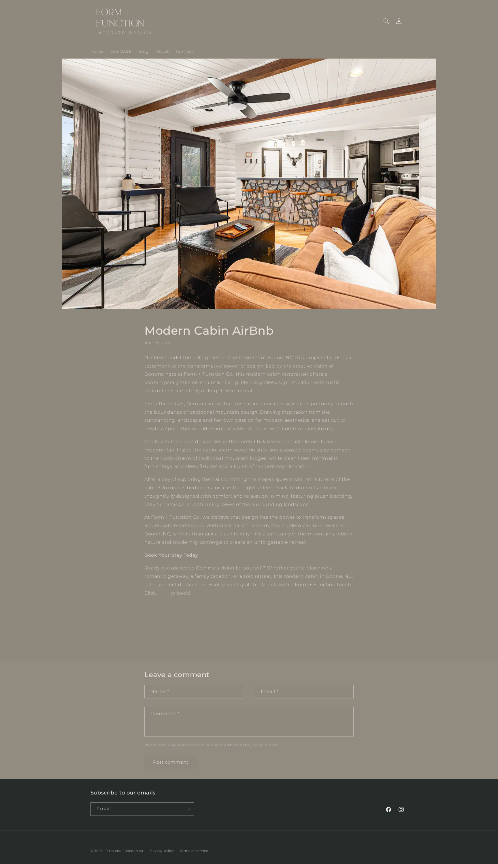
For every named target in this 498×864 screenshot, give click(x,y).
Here (163, 593)
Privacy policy (162, 851)
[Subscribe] (187, 809)
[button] (386, 21)
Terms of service (194, 851)
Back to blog (252, 638)
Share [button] (157, 612)
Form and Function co (124, 851)
